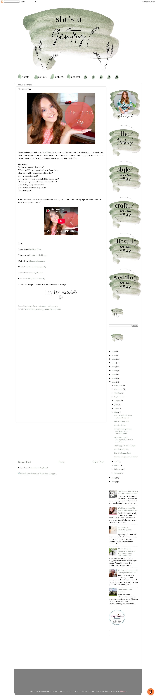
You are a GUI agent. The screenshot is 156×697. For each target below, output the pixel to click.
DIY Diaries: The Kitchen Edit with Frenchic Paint (128, 492)
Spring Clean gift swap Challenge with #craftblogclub (123, 431)
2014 (114, 478)
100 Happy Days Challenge (124, 446)
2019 (114, 367)
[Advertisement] (61, 441)
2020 (114, 363)
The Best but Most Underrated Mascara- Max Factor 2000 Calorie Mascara (127, 552)
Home (61, 461)
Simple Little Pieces (37, 255)
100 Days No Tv (36, 273)
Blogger (123, 691)
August (117, 401)
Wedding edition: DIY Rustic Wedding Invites (127, 509)
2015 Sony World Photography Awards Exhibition (123, 439)
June (116, 408)
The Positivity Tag (121, 449)
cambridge (48, 309)
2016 (114, 378)
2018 (114, 370)
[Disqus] (61, 338)
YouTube (47, 152)
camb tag (40, 309)
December (118, 385)
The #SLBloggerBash (122, 453)
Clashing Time (34, 249)
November (118, 389)
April (116, 461)
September (118, 397)
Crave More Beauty (37, 267)
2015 (114, 382)
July (116, 405)
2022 (114, 355)
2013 (114, 482)
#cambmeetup (29, 309)
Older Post (98, 461)
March (117, 465)
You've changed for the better (126, 457)
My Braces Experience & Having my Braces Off (127, 571)
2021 (114, 359)
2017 (114, 374)
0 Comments (53, 306)
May (116, 412)
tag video (57, 309)
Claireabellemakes (37, 261)
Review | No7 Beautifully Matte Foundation (125, 529)
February (118, 469)
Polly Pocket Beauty (36, 278)
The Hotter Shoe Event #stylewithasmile (123, 416)
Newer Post (24, 461)
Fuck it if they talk (121, 421)
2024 (114, 351)
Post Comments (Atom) (38, 468)
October (117, 393)
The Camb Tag (120, 425)
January (117, 473)
